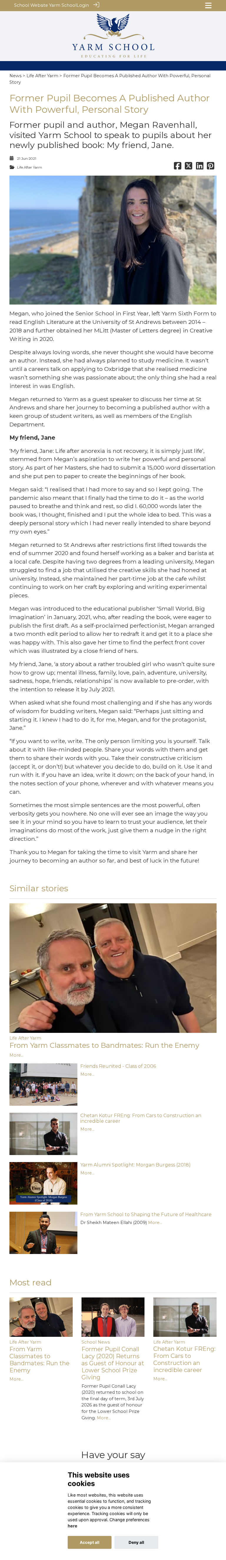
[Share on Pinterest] (210, 167)
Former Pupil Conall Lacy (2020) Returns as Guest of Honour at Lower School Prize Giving (113, 1363)
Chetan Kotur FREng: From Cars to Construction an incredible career (184, 1359)
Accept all (89, 1542)
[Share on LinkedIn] (199, 167)
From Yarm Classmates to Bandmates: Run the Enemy (104, 1045)
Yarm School (63, 5)
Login (83, 5)
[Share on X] (188, 167)
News (15, 75)
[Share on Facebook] (177, 167)
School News (96, 1342)
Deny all (136, 1542)
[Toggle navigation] (208, 5)
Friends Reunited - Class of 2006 (118, 1066)
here (72, 1525)
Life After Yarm (42, 75)
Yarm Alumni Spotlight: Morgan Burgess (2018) (135, 1165)
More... (16, 1055)
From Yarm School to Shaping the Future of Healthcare (146, 1214)
